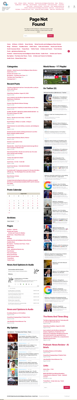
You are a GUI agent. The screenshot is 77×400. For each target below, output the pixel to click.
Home (16, 3)
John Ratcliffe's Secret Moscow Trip (16, 321)
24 (9, 208)
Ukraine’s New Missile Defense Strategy (17, 103)
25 (14, 208)
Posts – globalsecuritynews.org (57, 6)
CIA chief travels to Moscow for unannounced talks (17, 303)
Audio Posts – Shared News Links (57, 9)
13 (23, 203)
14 (28, 203)
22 (32, 205)
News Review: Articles (13, 176)
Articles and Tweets (38, 6)
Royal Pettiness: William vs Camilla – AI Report (19, 121)
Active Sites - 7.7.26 (48, 369)
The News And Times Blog (14, 77)
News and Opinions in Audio (20, 309)
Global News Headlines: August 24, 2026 (18, 93)
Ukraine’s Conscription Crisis (14, 141)
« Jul (9, 212)
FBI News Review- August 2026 (13, 300)
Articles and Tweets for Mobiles (42, 9)
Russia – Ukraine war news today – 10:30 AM (18, 117)
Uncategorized (11, 79)
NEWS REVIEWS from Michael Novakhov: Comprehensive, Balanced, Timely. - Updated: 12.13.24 (55, 375)
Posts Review (46, 6)
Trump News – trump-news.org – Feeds (53, 381)
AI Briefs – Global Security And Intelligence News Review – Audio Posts (39, 7)
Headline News (18, 4)
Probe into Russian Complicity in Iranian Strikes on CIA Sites (22, 107)
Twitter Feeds (29, 6)
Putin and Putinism (33, 4)
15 (32, 203)
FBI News (61, 3)
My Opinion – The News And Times (16, 75)
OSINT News (25, 4)
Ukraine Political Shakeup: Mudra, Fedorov (18, 137)
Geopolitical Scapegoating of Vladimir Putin (16, 293)
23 (37, 205)
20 (23, 205)
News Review (31, 3)
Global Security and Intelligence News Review (44, 3)
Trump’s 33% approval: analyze (15, 157)
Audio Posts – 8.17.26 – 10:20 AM (15, 161)
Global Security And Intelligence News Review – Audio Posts (24, 396)
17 (9, 205)
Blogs (56, 3)
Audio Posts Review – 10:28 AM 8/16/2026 (18, 166)
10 (9, 203)
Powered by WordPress (44, 396)
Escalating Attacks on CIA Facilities (14, 290)
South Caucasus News (52, 4)
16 (37, 203)
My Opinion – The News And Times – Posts (25, 9)
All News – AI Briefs (22, 3)
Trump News (61, 4)
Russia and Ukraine (42, 4)
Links (45, 365)
